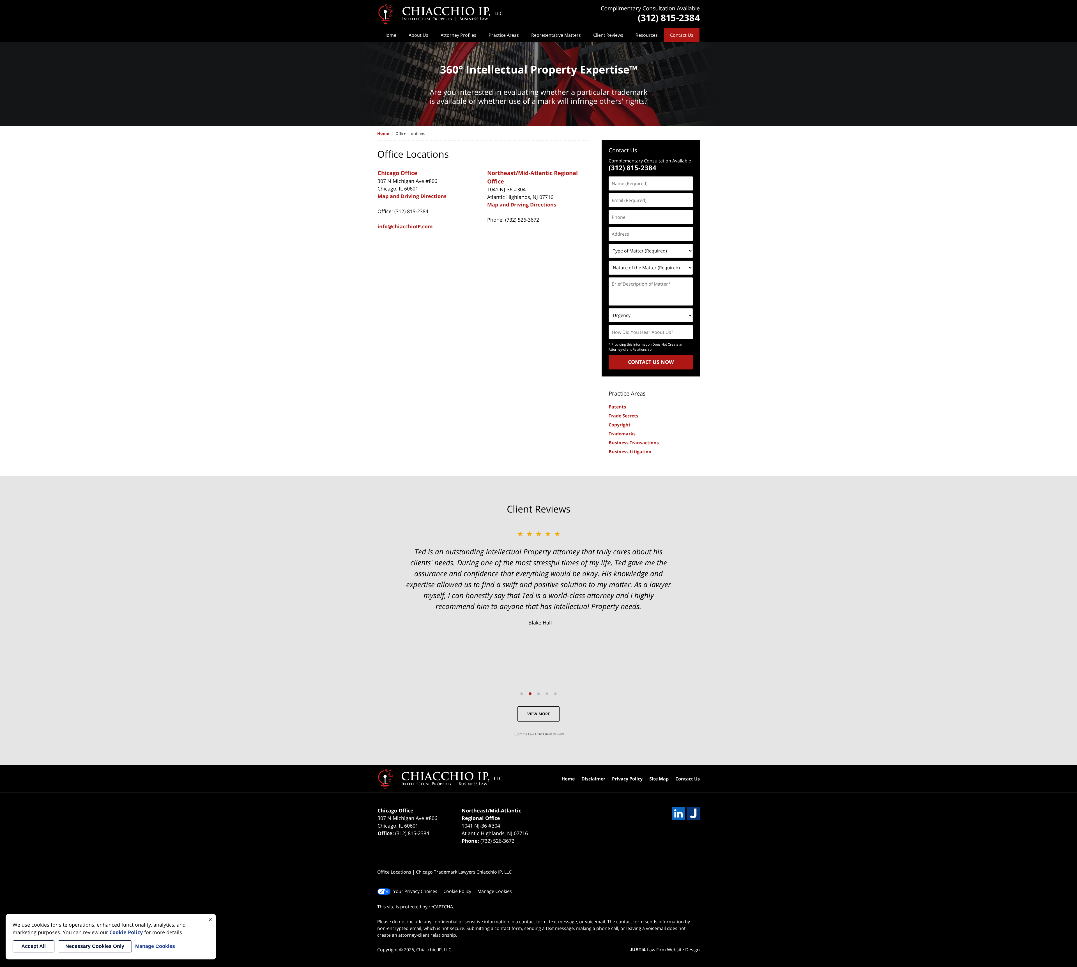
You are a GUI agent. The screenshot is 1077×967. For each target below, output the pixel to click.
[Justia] (693, 813)
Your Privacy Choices (415, 891)
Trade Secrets (623, 416)
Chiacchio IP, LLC (433, 950)
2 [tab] (530, 694)
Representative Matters (556, 35)
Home (389, 35)
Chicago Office (397, 173)
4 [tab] (547, 694)
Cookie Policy (457, 891)
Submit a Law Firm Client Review (539, 734)
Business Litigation (630, 452)
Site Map (659, 779)
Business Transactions (634, 443)
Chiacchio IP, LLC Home (440, 14)
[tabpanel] (538, 577)
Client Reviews (608, 35)
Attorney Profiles (458, 35)
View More (538, 713)
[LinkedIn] (678, 813)
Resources (647, 35)
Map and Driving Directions (412, 196)
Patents (617, 407)
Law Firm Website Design (665, 950)
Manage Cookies (494, 891)
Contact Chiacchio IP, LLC (650, 14)
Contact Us (681, 35)
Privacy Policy (627, 779)
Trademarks (622, 434)
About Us (418, 35)
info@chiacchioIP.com (405, 226)
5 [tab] (555, 694)
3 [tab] (538, 694)
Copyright (619, 425)
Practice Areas (504, 35)
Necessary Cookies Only (94, 946)
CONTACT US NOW (651, 362)
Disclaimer (593, 779)
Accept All (33, 946)
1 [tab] (521, 694)
